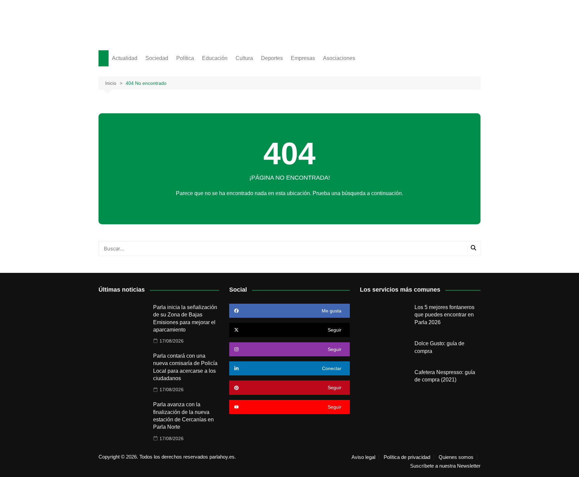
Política (185, 58)
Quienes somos (456, 457)
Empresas (303, 58)
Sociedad (156, 58)
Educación (215, 58)
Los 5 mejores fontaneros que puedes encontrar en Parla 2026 (444, 314)
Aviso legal (363, 457)
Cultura (244, 58)
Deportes (272, 58)
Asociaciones (339, 58)
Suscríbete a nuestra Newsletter (445, 466)
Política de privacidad (407, 457)
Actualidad (124, 58)
